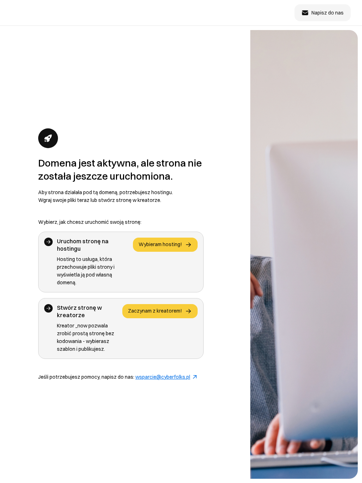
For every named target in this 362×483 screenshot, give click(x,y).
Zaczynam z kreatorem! (155, 311)
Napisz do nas (327, 13)
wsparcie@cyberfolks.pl (162, 377)
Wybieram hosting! (160, 244)
